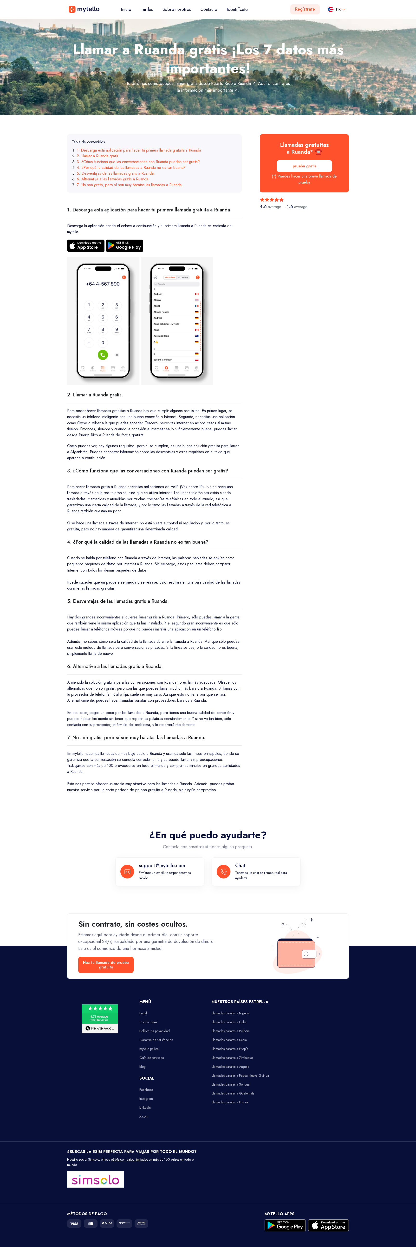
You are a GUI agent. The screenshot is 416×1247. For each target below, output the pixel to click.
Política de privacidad (154, 1031)
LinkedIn (145, 1107)
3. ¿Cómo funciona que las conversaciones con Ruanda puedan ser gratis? (138, 162)
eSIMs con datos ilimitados (129, 1159)
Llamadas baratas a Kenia (229, 1039)
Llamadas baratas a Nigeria (230, 1013)
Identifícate (237, 9)
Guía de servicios (151, 1057)
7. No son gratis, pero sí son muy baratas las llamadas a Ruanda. (130, 185)
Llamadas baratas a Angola (230, 1066)
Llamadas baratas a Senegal (231, 1084)
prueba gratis (304, 166)
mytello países (148, 1048)
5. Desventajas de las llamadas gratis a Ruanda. (116, 173)
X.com (143, 1116)
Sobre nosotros (176, 9)
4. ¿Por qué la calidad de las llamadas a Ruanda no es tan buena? (131, 167)
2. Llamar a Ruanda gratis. (98, 156)
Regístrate (305, 9)
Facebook (146, 1089)
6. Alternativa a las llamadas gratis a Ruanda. (113, 179)
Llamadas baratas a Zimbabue (232, 1057)
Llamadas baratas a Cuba (229, 1022)
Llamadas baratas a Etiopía (230, 1048)
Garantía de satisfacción (156, 1039)
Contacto (209, 9)
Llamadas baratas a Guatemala (233, 1093)
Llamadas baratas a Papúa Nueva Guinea (240, 1075)
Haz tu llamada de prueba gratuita (106, 965)
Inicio (128, 9)
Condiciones (148, 1022)
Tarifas (147, 9)
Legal (143, 1013)
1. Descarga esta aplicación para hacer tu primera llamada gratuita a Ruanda (139, 150)
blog (142, 1066)
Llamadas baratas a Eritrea (230, 1102)
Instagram (146, 1098)
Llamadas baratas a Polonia (231, 1031)
